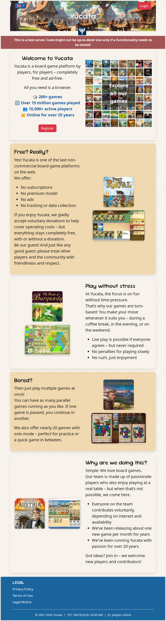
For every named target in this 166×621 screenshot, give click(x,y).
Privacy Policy (23, 589)
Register (47, 128)
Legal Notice (22, 602)
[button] (20, 5)
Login (144, 6)
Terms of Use (23, 595)
